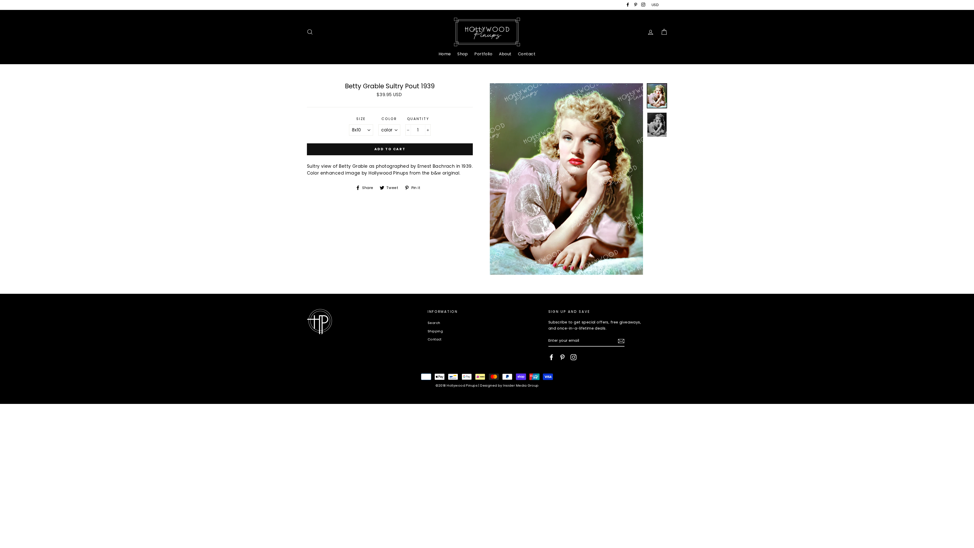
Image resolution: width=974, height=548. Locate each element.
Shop (462, 54)
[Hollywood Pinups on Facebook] (551, 357)
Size (361, 118)
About (505, 54)
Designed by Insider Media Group (509, 385)
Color (389, 118)
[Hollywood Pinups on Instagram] (573, 357)
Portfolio (483, 54)
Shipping (435, 331)
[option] (566, 179)
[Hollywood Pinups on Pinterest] (562, 357)
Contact (526, 54)
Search (434, 322)
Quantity (418, 118)
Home (445, 54)
